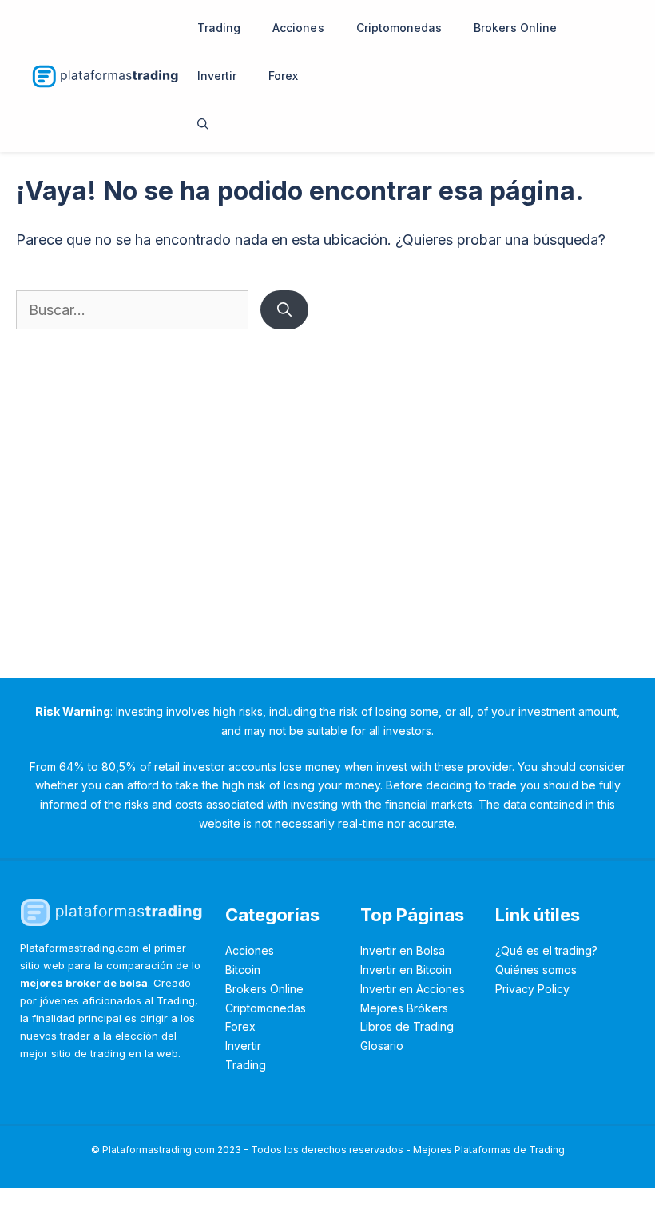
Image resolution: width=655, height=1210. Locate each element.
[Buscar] (284, 309)
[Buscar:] (134, 310)
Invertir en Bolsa (402, 950)
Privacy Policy (532, 989)
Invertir (216, 75)
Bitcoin (242, 969)
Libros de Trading (407, 1026)
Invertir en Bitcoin (405, 969)
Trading (218, 27)
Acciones (298, 27)
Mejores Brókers (404, 1008)
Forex (283, 75)
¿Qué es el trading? (546, 950)
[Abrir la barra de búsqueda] (202, 124)
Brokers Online (515, 27)
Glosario (381, 1045)
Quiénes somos (536, 969)
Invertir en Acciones (412, 989)
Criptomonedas (399, 27)
